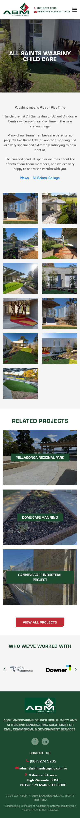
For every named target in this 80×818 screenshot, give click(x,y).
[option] (47, 668)
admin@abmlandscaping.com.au (53, 11)
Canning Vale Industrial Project (40, 577)
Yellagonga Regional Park (40, 457)
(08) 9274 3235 (47, 7)
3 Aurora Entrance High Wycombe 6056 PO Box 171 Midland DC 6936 (43, 779)
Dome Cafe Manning (40, 517)
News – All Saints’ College (40, 177)
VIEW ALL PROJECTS (40, 622)
